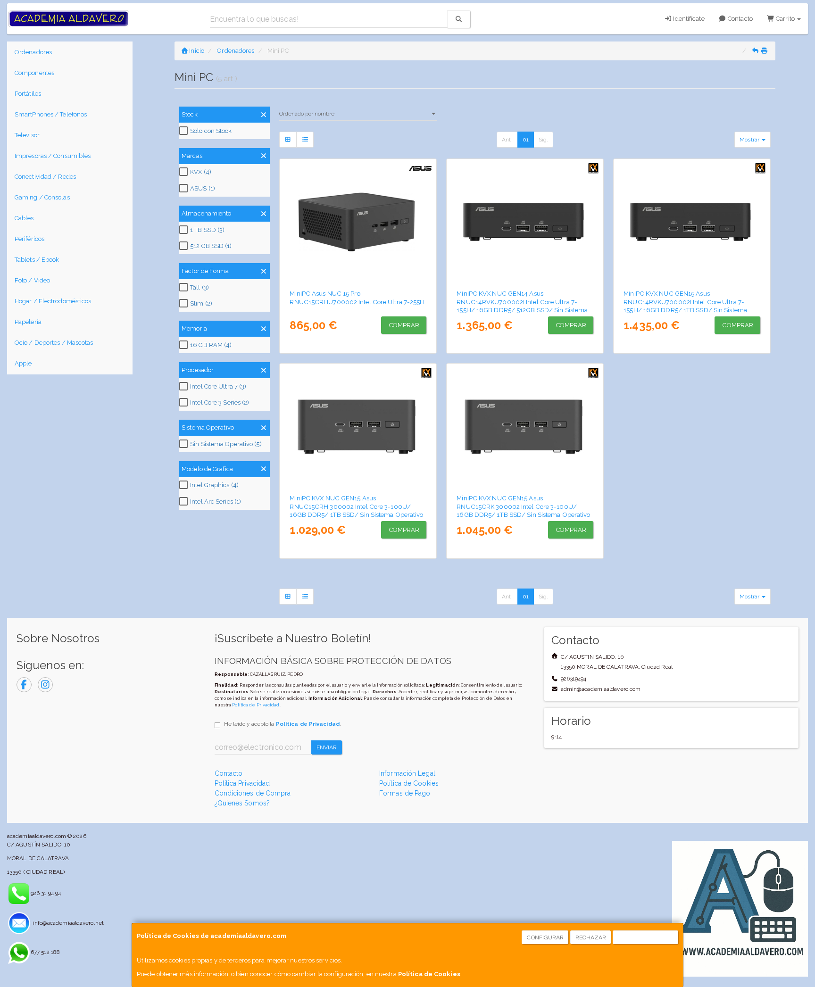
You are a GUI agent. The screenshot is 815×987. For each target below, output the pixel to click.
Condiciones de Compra (253, 793)
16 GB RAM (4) (211, 344)
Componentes (34, 72)
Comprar (404, 325)
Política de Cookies (429, 974)
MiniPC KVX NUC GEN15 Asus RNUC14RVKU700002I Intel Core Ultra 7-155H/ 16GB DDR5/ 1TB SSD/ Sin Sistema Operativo (685, 306)
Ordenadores (33, 52)
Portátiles (28, 93)
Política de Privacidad (255, 704)
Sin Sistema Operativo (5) (226, 444)
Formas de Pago (404, 793)
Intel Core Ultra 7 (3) (218, 386)
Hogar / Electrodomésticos (53, 301)
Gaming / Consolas (42, 197)
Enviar (326, 747)
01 (526, 139)
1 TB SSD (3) (207, 229)
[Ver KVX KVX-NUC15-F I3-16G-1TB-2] (525, 426)
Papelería (28, 321)
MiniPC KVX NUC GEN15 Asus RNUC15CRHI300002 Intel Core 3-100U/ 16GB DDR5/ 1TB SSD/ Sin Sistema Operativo (356, 506)
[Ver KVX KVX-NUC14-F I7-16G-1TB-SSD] (692, 222)
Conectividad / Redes (45, 176)
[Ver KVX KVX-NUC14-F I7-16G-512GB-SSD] (525, 222)
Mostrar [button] (750, 139)
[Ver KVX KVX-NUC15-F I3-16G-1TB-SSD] (358, 426)
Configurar (545, 937)
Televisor (27, 135)
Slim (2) (201, 303)
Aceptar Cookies (646, 937)
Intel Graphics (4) (214, 485)
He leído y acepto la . (282, 724)
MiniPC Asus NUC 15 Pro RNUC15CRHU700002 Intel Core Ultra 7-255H (357, 297)
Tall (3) (199, 287)
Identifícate (688, 18)
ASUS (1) (202, 188)
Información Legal (407, 773)
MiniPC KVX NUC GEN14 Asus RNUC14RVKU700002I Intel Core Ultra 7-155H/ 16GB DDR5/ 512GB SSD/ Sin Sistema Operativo (522, 306)
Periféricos (29, 238)
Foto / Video (32, 280)
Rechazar (591, 937)
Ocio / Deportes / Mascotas (54, 342)
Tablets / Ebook (37, 259)
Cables (24, 218)
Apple (23, 363)
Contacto (739, 18)
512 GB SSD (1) (211, 245)
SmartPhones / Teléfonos (51, 114)
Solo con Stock (211, 130)
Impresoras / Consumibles (53, 155)
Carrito (785, 18)
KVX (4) (200, 171)
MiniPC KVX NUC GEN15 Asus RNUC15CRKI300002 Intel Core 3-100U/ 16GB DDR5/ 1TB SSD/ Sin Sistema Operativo (523, 506)
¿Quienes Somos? (242, 803)
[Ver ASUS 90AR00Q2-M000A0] (358, 222)
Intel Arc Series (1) (215, 501)
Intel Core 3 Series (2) (219, 402)
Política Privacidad (242, 783)
